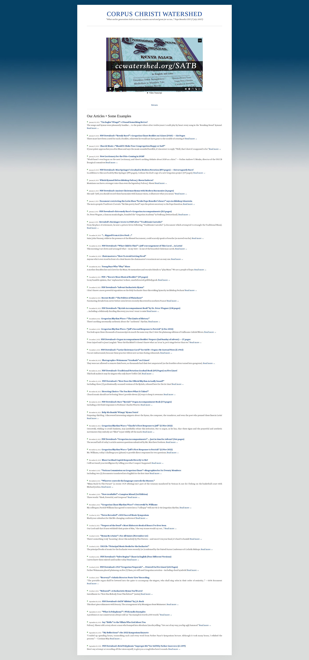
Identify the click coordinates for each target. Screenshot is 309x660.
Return (154, 105)
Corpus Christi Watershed (154, 13)
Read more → (93, 128)
